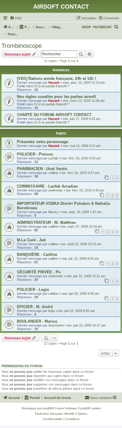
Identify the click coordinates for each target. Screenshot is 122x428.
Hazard (53, 82)
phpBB (47, 408)
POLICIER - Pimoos (35, 154)
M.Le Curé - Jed (31, 240)
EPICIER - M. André (35, 307)
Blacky (53, 212)
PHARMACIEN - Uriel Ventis (42, 169)
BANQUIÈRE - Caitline (37, 254)
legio (51, 311)
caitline (53, 173)
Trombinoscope (21, 45)
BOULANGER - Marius (37, 321)
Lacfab (53, 158)
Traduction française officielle (54, 413)
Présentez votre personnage (42, 142)
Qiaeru (82, 413)
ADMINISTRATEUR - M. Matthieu (46, 222)
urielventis (55, 190)
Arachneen (56, 325)
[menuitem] (16, 18)
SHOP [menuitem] (86, 27)
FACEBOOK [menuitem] (102, 27)
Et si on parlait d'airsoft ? (51, 86)
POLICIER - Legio (33, 289)
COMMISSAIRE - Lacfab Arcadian (47, 186)
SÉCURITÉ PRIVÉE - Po (39, 272)
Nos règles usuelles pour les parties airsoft (56, 96)
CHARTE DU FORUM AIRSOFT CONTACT (54, 114)
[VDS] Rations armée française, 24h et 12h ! (56, 78)
